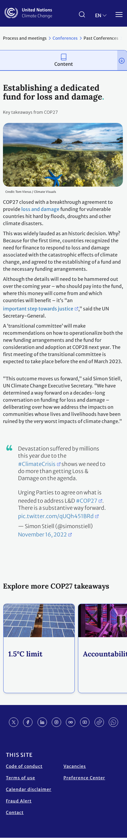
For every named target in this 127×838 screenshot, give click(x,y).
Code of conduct (24, 766)
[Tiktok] (99, 722)
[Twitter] (13, 722)
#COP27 (86, 500)
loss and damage (40, 209)
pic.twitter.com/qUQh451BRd (56, 516)
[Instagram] (56, 722)
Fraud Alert (19, 801)
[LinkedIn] (42, 722)
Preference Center (84, 778)
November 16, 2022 (42, 534)
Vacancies (75, 766)
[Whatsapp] (113, 722)
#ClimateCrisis (37, 464)
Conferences (65, 38)
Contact (15, 812)
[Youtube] (84, 722)
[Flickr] (70, 722)
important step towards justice (38, 309)
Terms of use (20, 778)
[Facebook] (27, 722)
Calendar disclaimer (28, 789)
